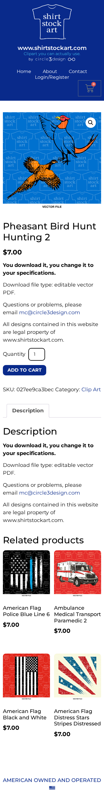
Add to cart (25, 370)
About (50, 71)
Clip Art (91, 389)
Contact (78, 71)
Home (24, 71)
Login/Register (52, 77)
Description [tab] (28, 410)
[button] (91, 122)
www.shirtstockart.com (52, 47)
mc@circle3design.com (49, 312)
